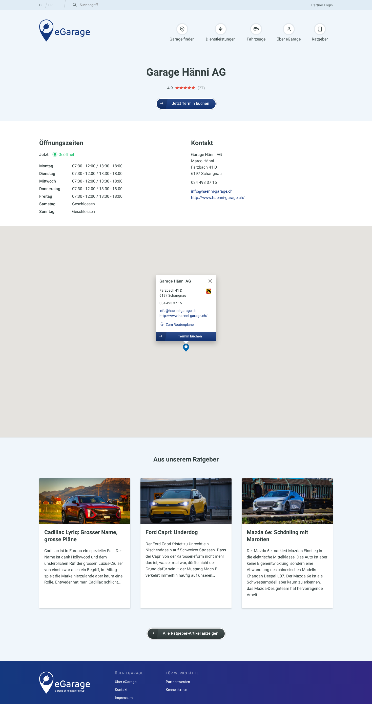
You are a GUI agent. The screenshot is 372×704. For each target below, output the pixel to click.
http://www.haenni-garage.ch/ (218, 197)
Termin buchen (190, 336)
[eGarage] (64, 30)
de (41, 5)
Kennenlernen (176, 690)
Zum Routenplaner (180, 325)
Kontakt (121, 690)
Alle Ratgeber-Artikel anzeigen (190, 633)
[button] (186, 348)
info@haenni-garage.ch (212, 191)
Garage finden (182, 39)
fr (50, 5)
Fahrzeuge (256, 39)
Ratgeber (320, 39)
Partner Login (322, 5)
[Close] (210, 281)
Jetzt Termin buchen (190, 103)
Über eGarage (289, 39)
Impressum (124, 698)
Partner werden (178, 682)
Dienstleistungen (221, 39)
